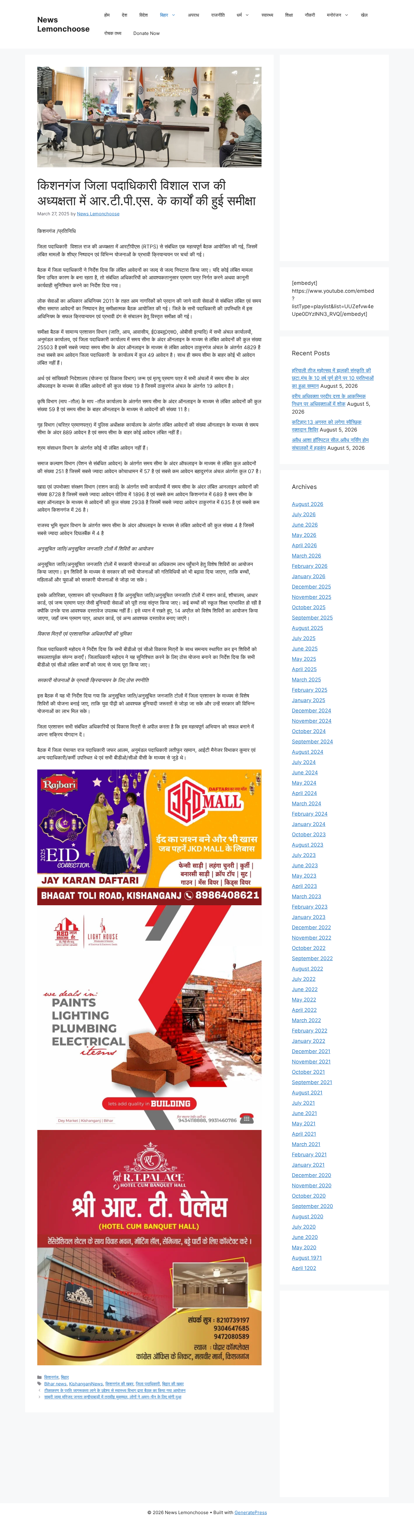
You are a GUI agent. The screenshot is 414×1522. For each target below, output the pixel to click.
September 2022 (312, 958)
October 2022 (309, 948)
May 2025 (304, 659)
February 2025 (309, 690)
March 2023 (306, 896)
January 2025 (308, 700)
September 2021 (312, 1082)
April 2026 (304, 545)
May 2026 (304, 535)
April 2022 (304, 1010)
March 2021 (306, 1144)
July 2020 (304, 1227)
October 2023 (309, 834)
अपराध (193, 15)
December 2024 (311, 711)
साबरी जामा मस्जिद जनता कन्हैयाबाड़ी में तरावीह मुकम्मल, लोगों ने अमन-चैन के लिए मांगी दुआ (112, 1396)
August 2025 (307, 628)
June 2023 (305, 865)
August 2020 (307, 1216)
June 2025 (305, 649)
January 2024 (309, 824)
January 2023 (309, 917)
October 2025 (309, 607)
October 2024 (309, 731)
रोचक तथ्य (112, 33)
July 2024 (304, 762)
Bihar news (55, 1383)
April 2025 (304, 669)
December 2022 (311, 927)
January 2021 (308, 1165)
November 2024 (312, 721)
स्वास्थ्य (267, 15)
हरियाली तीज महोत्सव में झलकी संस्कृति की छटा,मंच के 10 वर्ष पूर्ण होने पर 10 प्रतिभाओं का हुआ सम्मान (333, 378)
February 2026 (310, 566)
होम (107, 15)
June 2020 (305, 1237)
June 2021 (304, 1113)
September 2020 (312, 1206)
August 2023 (307, 845)
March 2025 (306, 680)
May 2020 (304, 1247)
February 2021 (309, 1155)
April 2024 (304, 793)
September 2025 (312, 618)
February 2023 (310, 907)
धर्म (239, 15)
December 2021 (311, 1051)
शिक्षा (289, 15)
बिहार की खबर (173, 1383)
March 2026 (306, 556)
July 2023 (304, 855)
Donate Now (146, 33)
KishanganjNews (86, 1383)
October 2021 (308, 1072)
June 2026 (305, 525)
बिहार (164, 15)
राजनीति (218, 15)
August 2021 (307, 1093)
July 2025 (304, 638)
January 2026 (309, 576)
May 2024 (304, 783)
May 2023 (304, 876)
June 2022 (305, 989)
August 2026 (307, 504)
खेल (364, 15)
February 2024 (310, 814)
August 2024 (307, 752)
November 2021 (311, 1062)
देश (124, 15)
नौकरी (310, 15)
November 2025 (311, 597)
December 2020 (311, 1175)
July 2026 (304, 514)
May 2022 (304, 1000)
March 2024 (306, 803)
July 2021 (303, 1103)
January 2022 (308, 1041)
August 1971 (307, 1258)
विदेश (143, 15)
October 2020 (309, 1196)
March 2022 (306, 1020)
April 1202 (304, 1268)
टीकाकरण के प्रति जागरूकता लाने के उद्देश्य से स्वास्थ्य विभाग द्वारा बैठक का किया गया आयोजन (114, 1390)
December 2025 (311, 587)
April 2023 (304, 886)
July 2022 (304, 979)
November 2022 (311, 938)
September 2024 (312, 742)
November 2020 (312, 1185)
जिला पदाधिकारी (148, 1383)
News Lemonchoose (63, 24)
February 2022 (309, 1031)
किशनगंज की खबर (119, 1383)
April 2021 (304, 1134)
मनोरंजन (334, 15)
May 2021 (304, 1124)
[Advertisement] (334, 158)
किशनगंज (51, 1377)
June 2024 (305, 773)
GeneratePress (251, 1512)
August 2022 (307, 969)
